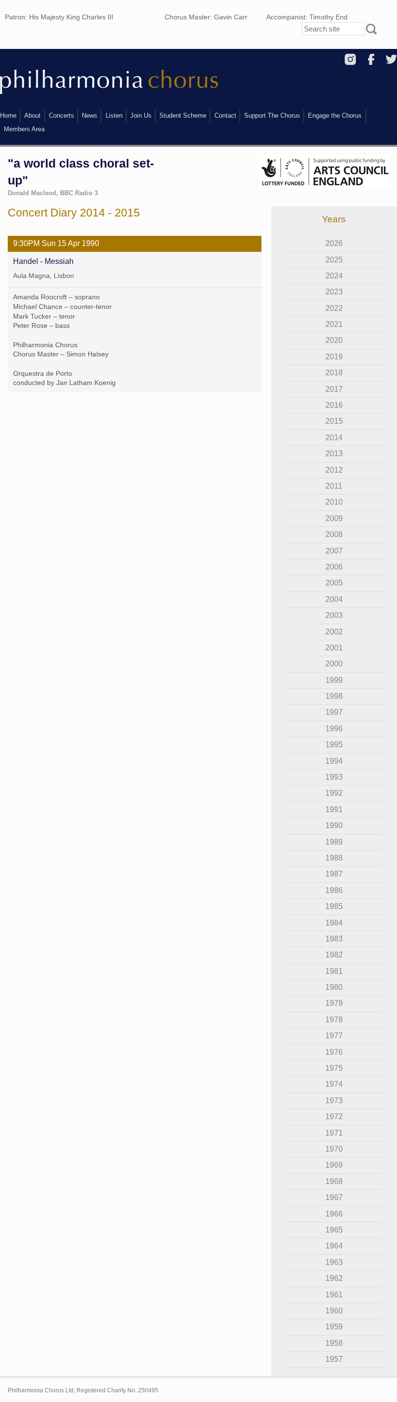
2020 (334, 340)
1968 (334, 1181)
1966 (334, 1214)
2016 (334, 405)
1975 (334, 1068)
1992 (334, 793)
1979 (334, 1003)
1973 (334, 1100)
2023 (334, 292)
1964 (334, 1246)
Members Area (24, 129)
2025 (334, 260)
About (32, 115)
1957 (334, 1359)
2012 (334, 470)
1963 (334, 1262)
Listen (114, 115)
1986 (334, 890)
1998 (334, 696)
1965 (334, 1230)
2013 (334, 453)
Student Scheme (182, 115)
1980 (334, 987)
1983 (334, 939)
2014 (334, 437)
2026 (334, 243)
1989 (334, 842)
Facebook (371, 59)
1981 (334, 971)
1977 (334, 1036)
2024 (334, 276)
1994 (334, 761)
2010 (334, 502)
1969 (334, 1165)
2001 (334, 648)
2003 (334, 615)
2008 (334, 534)
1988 (334, 858)
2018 (334, 373)
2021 (334, 324)
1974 (334, 1084)
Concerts (61, 115)
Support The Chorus (272, 115)
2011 (333, 486)
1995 (334, 744)
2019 (334, 357)
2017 (334, 389)
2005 (334, 583)
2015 (334, 421)
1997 (334, 712)
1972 (334, 1116)
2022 (334, 308)
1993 (334, 777)
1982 (334, 955)
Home (8, 115)
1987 (334, 874)
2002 (334, 632)
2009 (334, 518)
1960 (334, 1311)
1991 (334, 809)
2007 (334, 551)
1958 (334, 1343)
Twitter (391, 59)
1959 (334, 1327)
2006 (334, 567)
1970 (334, 1149)
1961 (334, 1295)
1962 (334, 1278)
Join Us (141, 115)
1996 (334, 728)
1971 (334, 1133)
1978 (334, 1020)
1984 (334, 923)
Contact (225, 115)
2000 (334, 664)
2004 (334, 599)
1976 (334, 1052)
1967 (334, 1197)
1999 (334, 680)
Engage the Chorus (335, 115)
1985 (334, 906)
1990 (334, 825)
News (89, 115)
